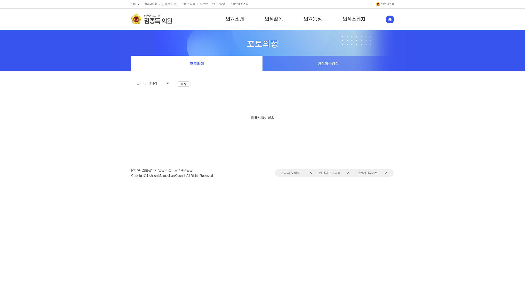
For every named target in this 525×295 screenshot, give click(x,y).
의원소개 (235, 19)
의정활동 (274, 19)
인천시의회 (387, 4)
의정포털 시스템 (239, 4)
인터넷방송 (218, 4)
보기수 (141, 83)
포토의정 (197, 63)
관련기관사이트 (367, 173)
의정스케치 (353, 19)
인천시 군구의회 (329, 173)
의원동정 (313, 19)
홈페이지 (390, 19)
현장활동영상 (328, 63)
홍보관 (203, 4)
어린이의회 (171, 4)
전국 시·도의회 (290, 173)
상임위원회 (150, 4)
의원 (133, 4)
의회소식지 (188, 4)
